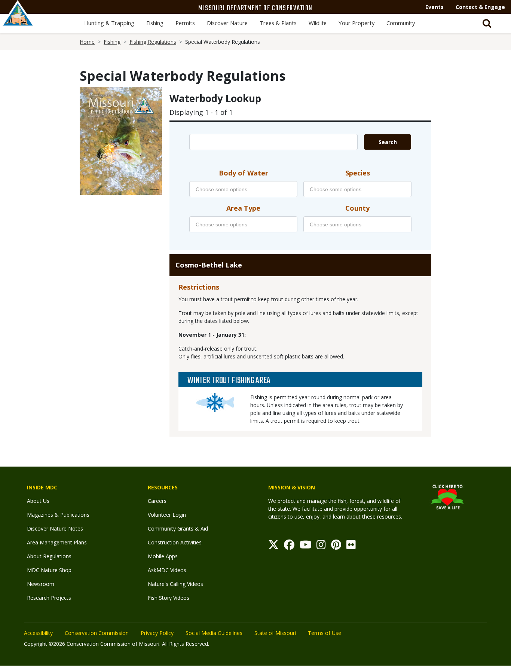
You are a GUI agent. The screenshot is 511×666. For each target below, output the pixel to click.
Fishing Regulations (152, 41)
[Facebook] (289, 546)
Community (400, 23)
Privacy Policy (157, 632)
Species (357, 172)
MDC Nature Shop (49, 570)
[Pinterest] (336, 546)
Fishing (154, 23)
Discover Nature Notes (55, 528)
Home (87, 41)
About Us (38, 500)
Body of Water (243, 172)
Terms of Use (324, 632)
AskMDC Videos (167, 570)
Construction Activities (175, 542)
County (357, 208)
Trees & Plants (278, 23)
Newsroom (40, 583)
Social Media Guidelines (214, 632)
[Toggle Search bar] (487, 23)
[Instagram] (321, 546)
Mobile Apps (163, 556)
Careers (157, 500)
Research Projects (49, 597)
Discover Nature (227, 23)
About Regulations (49, 556)
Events (434, 6)
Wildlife (318, 23)
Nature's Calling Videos (175, 583)
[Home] (18, 21)
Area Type (243, 208)
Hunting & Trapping (109, 23)
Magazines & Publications (58, 514)
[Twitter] (273, 546)
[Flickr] (351, 546)
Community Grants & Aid (178, 528)
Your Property (356, 23)
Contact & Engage (480, 6)
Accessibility (38, 632)
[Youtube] (306, 546)
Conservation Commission (97, 632)
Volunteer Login (167, 514)
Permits (185, 23)
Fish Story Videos (168, 597)
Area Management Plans (57, 542)
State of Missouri (275, 632)
